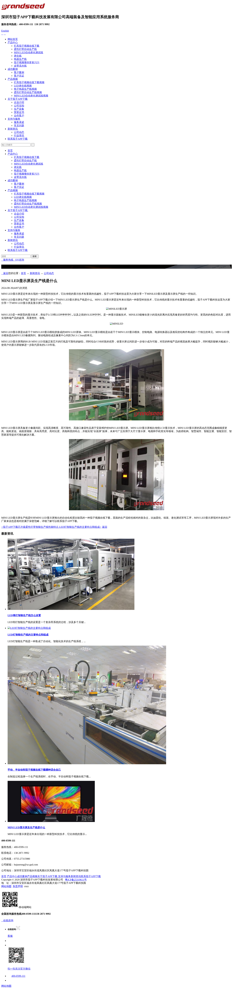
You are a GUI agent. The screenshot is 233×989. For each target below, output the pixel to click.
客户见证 (19, 75)
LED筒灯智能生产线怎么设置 (24, 615)
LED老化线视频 (23, 85)
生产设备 (19, 109)
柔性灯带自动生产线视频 (28, 92)
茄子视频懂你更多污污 (26, 62)
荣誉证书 (19, 112)
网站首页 (13, 39)
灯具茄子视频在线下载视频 (29, 82)
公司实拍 (19, 105)
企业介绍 (19, 102)
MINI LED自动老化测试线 (28, 52)
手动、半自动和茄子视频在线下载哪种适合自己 (34, 769)
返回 (4, 273)
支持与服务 (14, 119)
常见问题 (19, 125)
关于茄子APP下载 (18, 99)
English (5, 30)
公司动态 (19, 132)
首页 (10, 150)
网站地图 (6, 886)
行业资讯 (19, 135)
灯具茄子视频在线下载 (26, 45)
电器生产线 (20, 59)
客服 (10, 936)
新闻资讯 (13, 128)
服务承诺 (19, 122)
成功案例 (13, 69)
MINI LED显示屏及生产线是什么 (26, 827)
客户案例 (19, 72)
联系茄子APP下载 (18, 138)
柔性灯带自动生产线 (25, 49)
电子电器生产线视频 (25, 89)
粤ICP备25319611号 (76, 879)
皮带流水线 (20, 65)
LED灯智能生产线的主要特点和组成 (80, 527)
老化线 (18, 55)
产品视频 (13, 79)
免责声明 (18, 886)
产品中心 (13, 42)
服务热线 (7, 259)
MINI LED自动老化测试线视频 (31, 95)
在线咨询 (7, 920)
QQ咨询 (18, 259)
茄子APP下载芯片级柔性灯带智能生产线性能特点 (30, 527)
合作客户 (19, 115)
